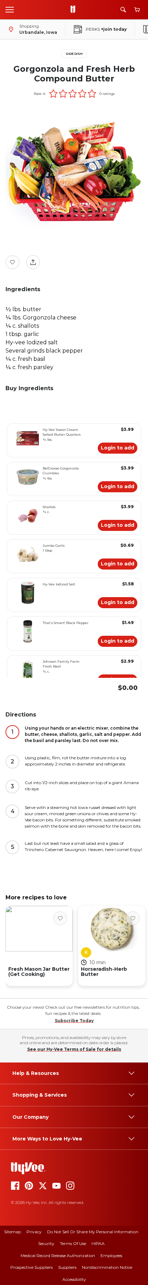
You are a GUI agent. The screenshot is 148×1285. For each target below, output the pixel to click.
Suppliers (67, 1267)
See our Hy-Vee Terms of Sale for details (74, 1049)
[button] (53, 93)
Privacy (34, 1231)
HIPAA (98, 1243)
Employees (111, 1255)
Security (46, 1243)
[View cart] (136, 10)
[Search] (123, 9)
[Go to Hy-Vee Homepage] (75, 10)
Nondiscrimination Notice (107, 1267)
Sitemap (12, 1231)
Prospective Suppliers (31, 1267)
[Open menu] (10, 9)
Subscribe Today (74, 1020)
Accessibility (74, 1279)
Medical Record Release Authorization (58, 1255)
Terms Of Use (73, 1243)
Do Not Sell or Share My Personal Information (92, 1231)
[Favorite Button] (12, 262)
